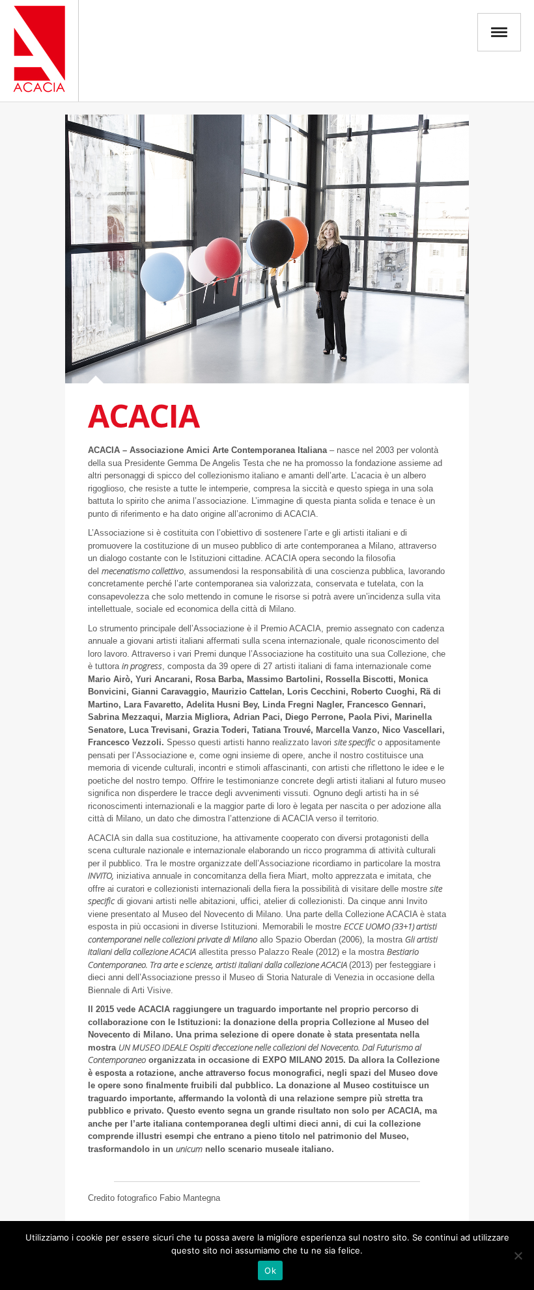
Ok (270, 1270)
